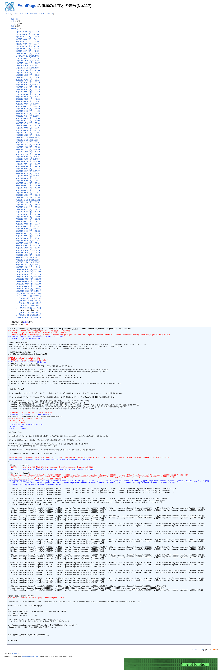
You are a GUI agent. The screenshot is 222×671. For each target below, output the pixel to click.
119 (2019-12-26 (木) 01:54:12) (28, 315)
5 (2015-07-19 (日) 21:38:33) (27, 41)
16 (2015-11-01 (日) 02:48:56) (28, 68)
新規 (16, 13)
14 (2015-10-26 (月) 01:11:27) (28, 63)
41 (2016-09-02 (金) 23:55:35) (28, 128)
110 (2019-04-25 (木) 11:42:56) (28, 293)
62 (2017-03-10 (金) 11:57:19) (28, 178)
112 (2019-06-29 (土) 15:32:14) (28, 298)
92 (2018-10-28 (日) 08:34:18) (28, 250)
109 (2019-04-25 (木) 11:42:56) (28, 291)
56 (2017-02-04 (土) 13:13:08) (28, 164)
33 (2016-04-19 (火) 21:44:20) (28, 109)
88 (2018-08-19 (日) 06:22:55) (28, 241)
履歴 (12, 26)
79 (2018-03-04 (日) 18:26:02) (28, 219)
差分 (12, 21)
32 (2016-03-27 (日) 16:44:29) (28, 106)
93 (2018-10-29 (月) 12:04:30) (28, 253)
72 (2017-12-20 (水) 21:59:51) (28, 202)
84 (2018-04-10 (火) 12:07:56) (28, 231)
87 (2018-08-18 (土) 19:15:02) (28, 238)
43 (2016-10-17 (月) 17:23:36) (28, 133)
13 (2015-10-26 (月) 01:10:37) (28, 61)
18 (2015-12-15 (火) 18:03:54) (28, 73)
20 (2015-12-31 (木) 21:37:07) (28, 77)
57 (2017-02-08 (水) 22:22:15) (28, 166)
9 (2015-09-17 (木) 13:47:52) (27, 51)
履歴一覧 (14, 19)
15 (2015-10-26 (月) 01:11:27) (28, 65)
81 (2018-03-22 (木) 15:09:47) (28, 224)
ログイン (49, 13)
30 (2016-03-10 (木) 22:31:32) (28, 101)
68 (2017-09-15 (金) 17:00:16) (28, 193)
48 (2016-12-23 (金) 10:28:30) (28, 145)
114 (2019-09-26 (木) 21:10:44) (28, 303)
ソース (13, 24)
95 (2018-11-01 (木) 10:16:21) (28, 257)
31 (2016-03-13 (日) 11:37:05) (28, 104)
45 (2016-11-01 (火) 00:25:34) (28, 137)
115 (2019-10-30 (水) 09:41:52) (28, 305)
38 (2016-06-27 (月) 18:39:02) (28, 121)
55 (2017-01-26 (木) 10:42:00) (28, 161)
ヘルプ (41, 13)
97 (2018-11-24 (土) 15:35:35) (28, 262)
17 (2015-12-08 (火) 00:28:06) (28, 70)
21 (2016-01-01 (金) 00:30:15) (28, 80)
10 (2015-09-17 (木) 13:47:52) (28, 53)
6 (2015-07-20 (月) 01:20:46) (27, 44)
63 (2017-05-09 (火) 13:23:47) (28, 181)
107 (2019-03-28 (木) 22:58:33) (28, 286)
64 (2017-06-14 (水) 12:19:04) (28, 183)
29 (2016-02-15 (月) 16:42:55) (28, 99)
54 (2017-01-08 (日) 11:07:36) (28, 159)
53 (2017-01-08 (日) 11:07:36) (28, 157)
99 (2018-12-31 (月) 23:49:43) (28, 267)
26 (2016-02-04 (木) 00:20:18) (28, 92)
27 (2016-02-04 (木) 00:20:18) (28, 94)
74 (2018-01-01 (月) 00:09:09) (28, 207)
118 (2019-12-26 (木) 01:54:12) (28, 313)
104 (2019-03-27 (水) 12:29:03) (28, 279)
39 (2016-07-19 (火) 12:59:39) (28, 123)
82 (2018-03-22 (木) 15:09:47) (28, 226)
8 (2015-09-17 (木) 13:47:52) (27, 49)
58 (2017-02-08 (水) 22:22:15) (28, 169)
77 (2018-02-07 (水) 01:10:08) (28, 214)
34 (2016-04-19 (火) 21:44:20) (28, 111)
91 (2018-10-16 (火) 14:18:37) (28, 248)
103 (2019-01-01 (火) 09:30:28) (28, 277)
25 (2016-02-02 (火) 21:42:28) (28, 89)
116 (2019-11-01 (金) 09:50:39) (28, 308)
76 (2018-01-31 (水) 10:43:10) (28, 212)
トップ (8, 13)
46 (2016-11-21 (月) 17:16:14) (28, 140)
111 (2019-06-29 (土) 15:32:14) (28, 296)
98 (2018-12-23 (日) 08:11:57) (28, 265)
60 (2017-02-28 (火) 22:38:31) (28, 173)
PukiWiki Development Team (30, 656)
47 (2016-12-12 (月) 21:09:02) (28, 142)
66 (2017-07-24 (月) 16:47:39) (28, 188)
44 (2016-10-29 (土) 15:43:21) (28, 135)
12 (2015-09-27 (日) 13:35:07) (28, 58)
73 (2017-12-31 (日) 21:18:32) (28, 205)
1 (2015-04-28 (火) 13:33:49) (27, 32)
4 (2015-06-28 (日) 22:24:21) (27, 39)
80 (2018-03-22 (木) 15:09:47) (28, 221)
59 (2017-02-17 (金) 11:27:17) (28, 171)
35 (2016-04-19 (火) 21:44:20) (28, 113)
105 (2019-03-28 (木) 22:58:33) (28, 281)
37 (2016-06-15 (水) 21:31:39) (28, 118)
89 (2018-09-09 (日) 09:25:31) (28, 243)
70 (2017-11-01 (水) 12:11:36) (28, 197)
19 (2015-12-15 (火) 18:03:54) (28, 75)
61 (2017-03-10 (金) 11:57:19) (28, 176)
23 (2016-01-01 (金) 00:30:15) (28, 85)
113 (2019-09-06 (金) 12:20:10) (28, 301)
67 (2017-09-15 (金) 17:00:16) (28, 190)
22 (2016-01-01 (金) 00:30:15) (28, 82)
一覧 (21, 13)
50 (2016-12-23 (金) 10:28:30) (28, 149)
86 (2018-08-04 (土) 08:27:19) (28, 236)
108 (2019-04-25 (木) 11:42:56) (28, 289)
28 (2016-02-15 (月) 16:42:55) (28, 97)
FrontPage (26, 5)
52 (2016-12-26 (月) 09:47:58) (28, 154)
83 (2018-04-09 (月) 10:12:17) (28, 229)
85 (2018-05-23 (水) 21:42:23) (28, 233)
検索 (26, 13)
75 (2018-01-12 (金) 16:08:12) (28, 209)
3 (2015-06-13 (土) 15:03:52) (27, 37)
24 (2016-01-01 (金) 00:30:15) (28, 87)
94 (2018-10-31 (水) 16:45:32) (28, 255)
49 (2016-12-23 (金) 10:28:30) (28, 147)
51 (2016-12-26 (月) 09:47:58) (28, 152)
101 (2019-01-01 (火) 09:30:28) (28, 272)
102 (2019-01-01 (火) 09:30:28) (28, 274)
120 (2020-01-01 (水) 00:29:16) (28, 317)
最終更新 (33, 13)
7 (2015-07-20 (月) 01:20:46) (27, 46)
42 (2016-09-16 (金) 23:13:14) (28, 130)
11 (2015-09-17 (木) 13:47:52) (28, 56)
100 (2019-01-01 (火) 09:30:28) (28, 269)
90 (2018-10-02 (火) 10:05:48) (28, 245)
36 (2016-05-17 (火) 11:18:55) (28, 116)
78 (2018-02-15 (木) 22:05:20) (28, 217)
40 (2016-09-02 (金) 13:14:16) (28, 125)
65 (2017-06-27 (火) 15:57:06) (28, 185)
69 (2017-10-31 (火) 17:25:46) (28, 195)
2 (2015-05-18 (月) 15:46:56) (27, 34)
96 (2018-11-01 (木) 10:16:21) (28, 260)
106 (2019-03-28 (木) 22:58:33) (28, 284)
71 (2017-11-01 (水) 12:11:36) (28, 200)
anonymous (15, 653)
